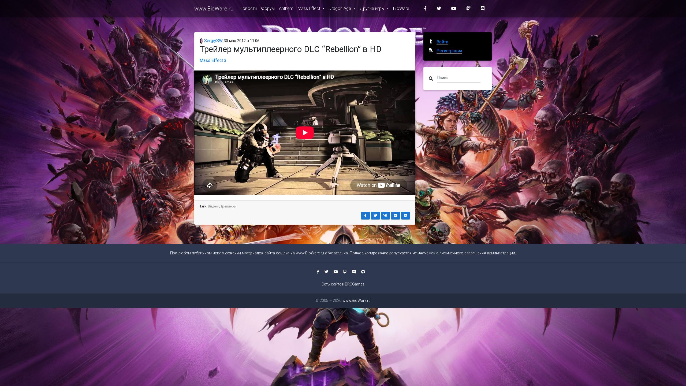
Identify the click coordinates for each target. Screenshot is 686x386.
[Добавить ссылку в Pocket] (405, 216)
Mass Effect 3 (213, 60)
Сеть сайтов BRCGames (343, 284)
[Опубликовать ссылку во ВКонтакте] (385, 216)
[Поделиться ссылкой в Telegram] (395, 216)
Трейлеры (229, 206)
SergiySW (213, 40)
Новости (248, 8)
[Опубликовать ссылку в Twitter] (375, 216)
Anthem (286, 8)
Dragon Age (340, 8)
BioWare (401, 8)
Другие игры (373, 8)
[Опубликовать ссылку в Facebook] (365, 216)
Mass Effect (309, 8)
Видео (213, 206)
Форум (268, 8)
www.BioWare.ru (213, 8)
